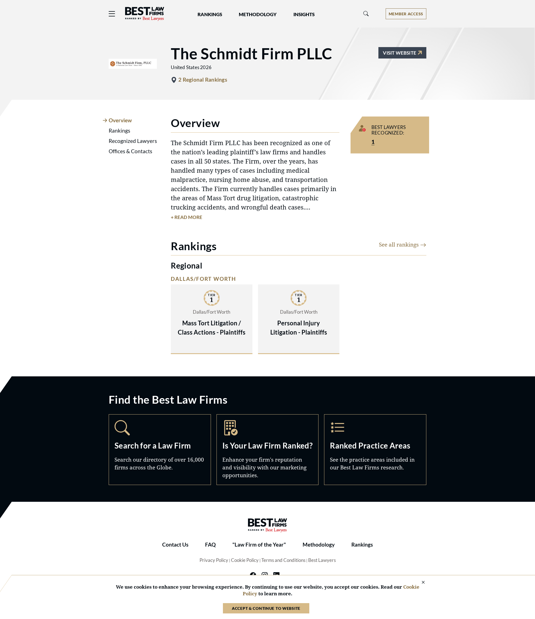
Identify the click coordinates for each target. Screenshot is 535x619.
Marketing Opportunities (267, 450)
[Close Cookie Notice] (419, 582)
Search (160, 450)
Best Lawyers (322, 560)
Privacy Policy (214, 560)
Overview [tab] (120, 120)
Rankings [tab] (119, 131)
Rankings (362, 545)
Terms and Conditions (283, 560)
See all (399, 244)
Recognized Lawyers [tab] (133, 141)
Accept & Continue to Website (266, 608)
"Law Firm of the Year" (259, 545)
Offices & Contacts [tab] (130, 151)
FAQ (210, 545)
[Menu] (112, 13)
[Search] (366, 14)
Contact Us (175, 545)
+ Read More (186, 217)
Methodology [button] (258, 14)
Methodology (319, 545)
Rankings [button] (210, 14)
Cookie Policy (245, 560)
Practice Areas (375, 450)
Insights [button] (304, 14)
